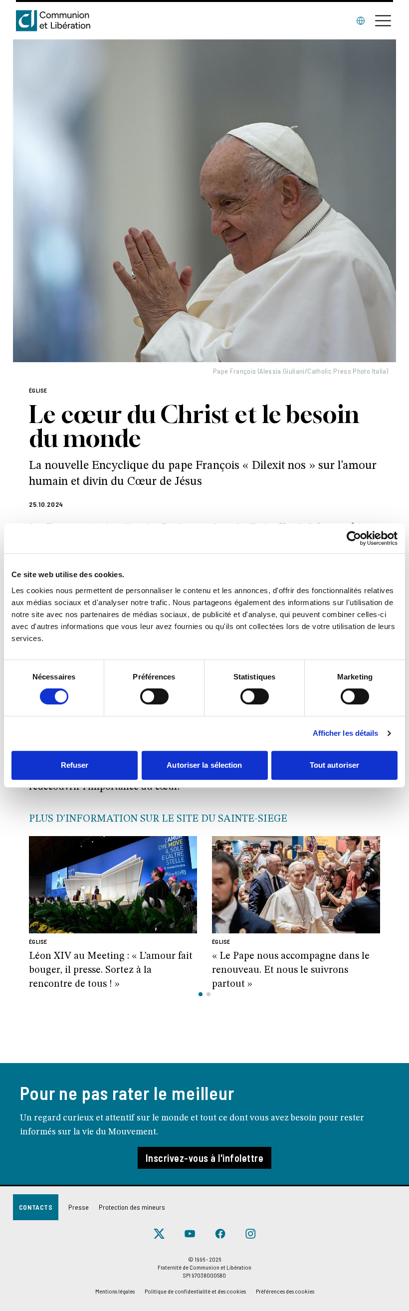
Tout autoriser (334, 765)
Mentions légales (115, 1291)
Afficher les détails (346, 733)
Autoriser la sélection (204, 765)
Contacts (35, 1207)
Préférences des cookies (285, 1291)
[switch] (154, 696)
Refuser (75, 765)
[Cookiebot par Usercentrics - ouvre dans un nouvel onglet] (354, 538)
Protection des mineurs (132, 1207)
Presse (78, 1207)
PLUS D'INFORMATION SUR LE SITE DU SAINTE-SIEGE (158, 819)
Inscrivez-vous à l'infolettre (205, 1158)
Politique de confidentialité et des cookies (195, 1291)
